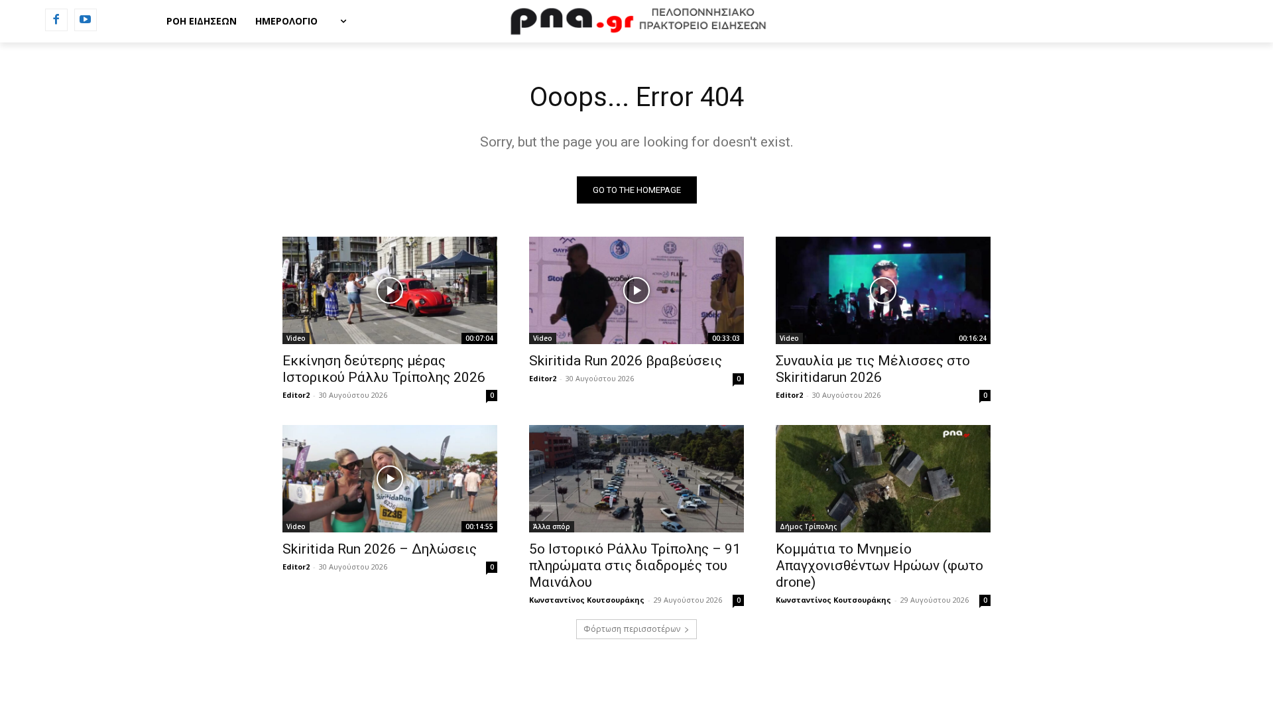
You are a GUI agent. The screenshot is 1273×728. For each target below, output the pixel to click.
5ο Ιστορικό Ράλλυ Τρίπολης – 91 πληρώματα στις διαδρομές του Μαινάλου (635, 565)
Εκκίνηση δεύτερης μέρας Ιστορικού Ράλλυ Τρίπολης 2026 (383, 369)
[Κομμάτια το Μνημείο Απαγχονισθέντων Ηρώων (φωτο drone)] (883, 478)
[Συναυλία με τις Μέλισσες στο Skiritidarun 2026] (883, 290)
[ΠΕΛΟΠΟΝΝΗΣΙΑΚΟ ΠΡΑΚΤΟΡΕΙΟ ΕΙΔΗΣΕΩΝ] (636, 21)
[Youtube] (85, 20)
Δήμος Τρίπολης (808, 526)
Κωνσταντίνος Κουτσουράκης (586, 600)
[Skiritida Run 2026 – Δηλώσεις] (389, 478)
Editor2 (296, 395)
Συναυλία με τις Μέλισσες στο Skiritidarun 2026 (873, 369)
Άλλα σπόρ (551, 526)
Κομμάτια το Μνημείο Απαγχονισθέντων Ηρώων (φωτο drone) (879, 565)
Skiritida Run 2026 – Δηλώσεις (379, 549)
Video (296, 338)
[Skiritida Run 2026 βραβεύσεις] (636, 290)
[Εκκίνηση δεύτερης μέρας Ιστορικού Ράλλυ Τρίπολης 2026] (389, 290)
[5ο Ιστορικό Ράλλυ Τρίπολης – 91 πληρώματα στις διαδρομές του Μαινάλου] (636, 478)
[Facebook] (56, 20)
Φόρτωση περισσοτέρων (631, 629)
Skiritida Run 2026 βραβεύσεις (625, 361)
